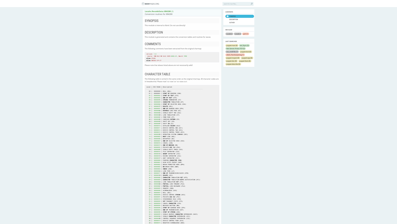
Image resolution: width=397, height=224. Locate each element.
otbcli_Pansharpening (235, 55)
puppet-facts (244, 61)
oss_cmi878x (232, 52)
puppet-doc (231, 61)
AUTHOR (232, 23)
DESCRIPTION (233, 19)
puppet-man (231, 45)
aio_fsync (244, 45)
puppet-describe (233, 64)
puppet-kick (245, 52)
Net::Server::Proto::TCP (235, 48)
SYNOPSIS (232, 16)
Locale (229, 34)
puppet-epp (247, 58)
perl (245, 34)
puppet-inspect (232, 58)
